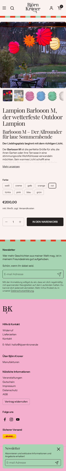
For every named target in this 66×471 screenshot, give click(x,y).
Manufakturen (11, 362)
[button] (60, 8)
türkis (8, 192)
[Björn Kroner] (33, 8)
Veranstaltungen (12, 377)
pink (18, 192)
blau (29, 192)
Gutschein (9, 381)
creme (18, 185)
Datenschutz (10, 390)
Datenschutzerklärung (22, 290)
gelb (30, 185)
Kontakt (7, 338)
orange (41, 185)
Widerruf (8, 330)
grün (39, 192)
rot (52, 185)
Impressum (9, 386)
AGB (5, 394)
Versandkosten (26, 208)
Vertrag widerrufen (16, 401)
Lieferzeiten (9, 334)
